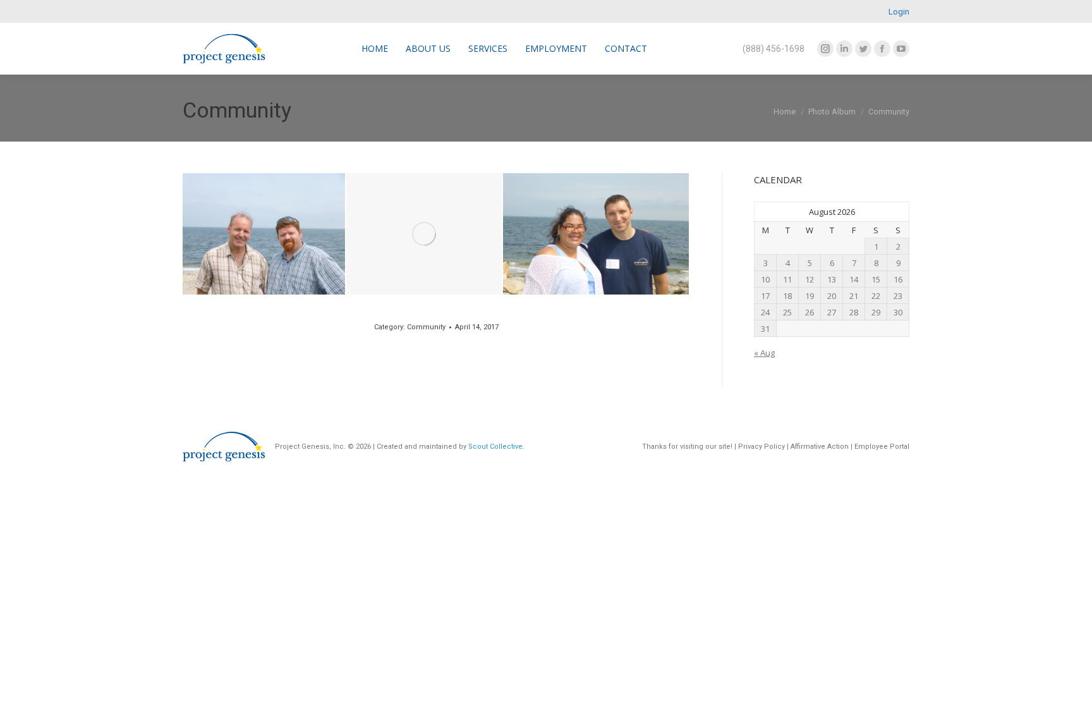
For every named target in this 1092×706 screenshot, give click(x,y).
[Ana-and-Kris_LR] (596, 234)
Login (899, 11)
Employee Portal (881, 446)
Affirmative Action (819, 446)
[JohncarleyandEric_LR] (264, 234)
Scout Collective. (496, 446)
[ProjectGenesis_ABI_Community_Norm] (424, 234)
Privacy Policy (761, 446)
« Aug (764, 352)
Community (426, 327)
